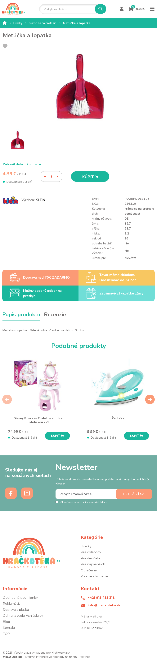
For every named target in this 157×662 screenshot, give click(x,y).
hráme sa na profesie (43, 23)
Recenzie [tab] (55, 314)
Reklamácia (11, 603)
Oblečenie (89, 570)
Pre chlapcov (91, 552)
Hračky (18, 23)
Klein (40, 200)
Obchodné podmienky (20, 598)
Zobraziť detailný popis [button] (20, 164)
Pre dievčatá (90, 558)
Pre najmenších (93, 564)
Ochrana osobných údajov (23, 615)
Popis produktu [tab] (21, 314)
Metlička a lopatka (76, 23)
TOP (6, 634)
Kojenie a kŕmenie (94, 576)
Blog (6, 622)
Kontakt (9, 628)
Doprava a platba (16, 610)
